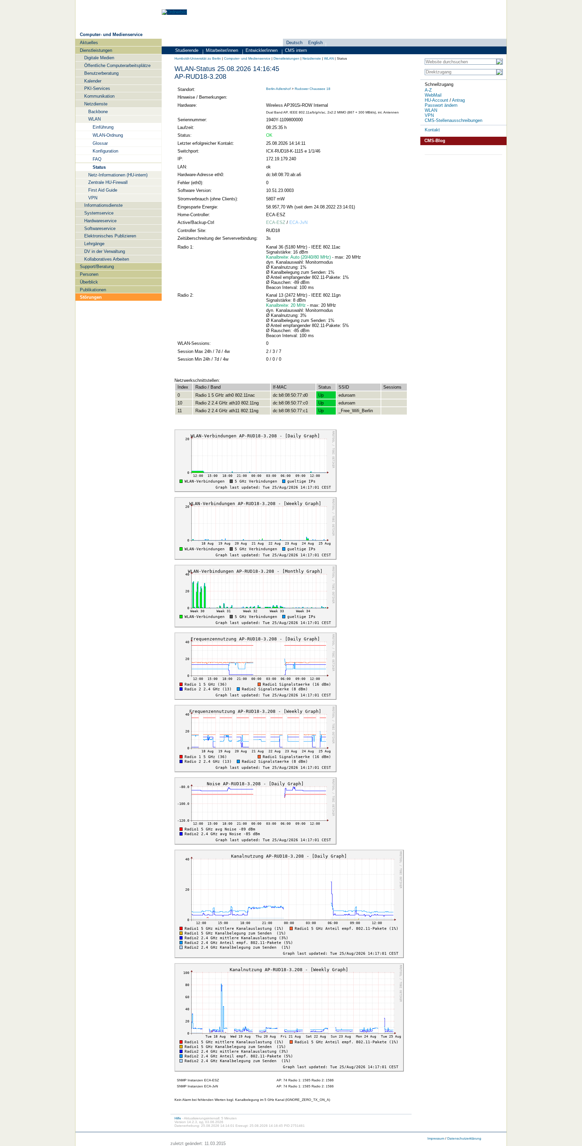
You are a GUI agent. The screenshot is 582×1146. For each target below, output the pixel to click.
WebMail (433, 95)
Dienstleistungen (286, 58)
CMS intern (296, 50)
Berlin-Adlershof (278, 89)
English (315, 42)
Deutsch (294, 42)
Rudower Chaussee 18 (312, 89)
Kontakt (432, 129)
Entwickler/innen (262, 50)
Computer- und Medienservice (111, 34)
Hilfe (177, 1118)
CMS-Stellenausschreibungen (453, 120)
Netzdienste (311, 58)
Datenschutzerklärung (464, 1138)
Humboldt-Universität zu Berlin (197, 58)
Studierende (186, 50)
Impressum (435, 1138)
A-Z (428, 90)
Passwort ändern (441, 105)
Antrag (458, 100)
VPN (429, 115)
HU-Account (436, 100)
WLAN (329, 58)
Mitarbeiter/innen (222, 50)
